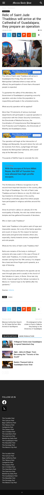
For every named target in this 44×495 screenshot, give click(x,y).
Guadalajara (11, 8)
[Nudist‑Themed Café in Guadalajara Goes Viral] (7, 364)
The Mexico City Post (9, 447)
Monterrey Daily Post (9, 438)
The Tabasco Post (8, 425)
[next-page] (7, 372)
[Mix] (24, 35)
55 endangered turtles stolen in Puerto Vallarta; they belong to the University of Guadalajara (33, 325)
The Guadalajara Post (9, 441)
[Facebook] (4, 35)
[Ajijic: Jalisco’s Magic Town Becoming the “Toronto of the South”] (7, 354)
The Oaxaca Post (8, 429)
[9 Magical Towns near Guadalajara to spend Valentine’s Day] (7, 344)
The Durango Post (8, 445)
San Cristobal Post (8, 432)
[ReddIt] (29, 35)
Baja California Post (9, 423)
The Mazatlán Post (8, 443)
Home (4, 8)
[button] (3, 3)
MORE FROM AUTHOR (26, 336)
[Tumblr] (14, 35)
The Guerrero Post (8, 436)
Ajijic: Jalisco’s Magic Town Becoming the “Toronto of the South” (26, 354)
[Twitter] (9, 35)
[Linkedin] (19, 35)
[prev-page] (3, 372)
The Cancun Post (8, 420)
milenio (11, 290)
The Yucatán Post (8, 418)
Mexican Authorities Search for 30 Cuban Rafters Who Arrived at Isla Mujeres (12, 324)
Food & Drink (6, 367)
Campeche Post (7, 427)
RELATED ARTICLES (10, 336)
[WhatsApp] (34, 35)
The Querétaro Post (9, 434)
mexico (10, 297)
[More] (39, 35)
